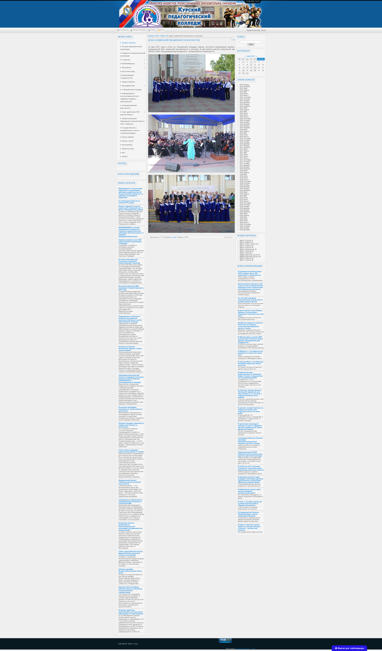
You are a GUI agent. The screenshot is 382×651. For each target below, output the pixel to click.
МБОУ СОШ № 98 (246, 260)
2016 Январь (244, 126)
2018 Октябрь (245, 183)
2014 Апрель (244, 90)
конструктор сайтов (242, 649)
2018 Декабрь (245, 187)
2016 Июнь (244, 135)
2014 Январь (244, 85)
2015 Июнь (244, 113)
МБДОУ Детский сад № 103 (250, 256)
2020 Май (243, 217)
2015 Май (243, 111)
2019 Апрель (244, 194)
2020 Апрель (244, 215)
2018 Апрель (244, 172)
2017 (157, 36)
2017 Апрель (244, 151)
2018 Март (244, 170)
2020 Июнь (244, 219)
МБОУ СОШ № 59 (246, 251)
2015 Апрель (244, 110)
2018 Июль (244, 178)
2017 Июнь (244, 154)
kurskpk (174, 237)
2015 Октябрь (245, 120)
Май (162, 36)
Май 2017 (251, 56)
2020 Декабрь (245, 230)
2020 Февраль (245, 212)
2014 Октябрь (245, 99)
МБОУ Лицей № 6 (246, 242)
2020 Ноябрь (244, 228)
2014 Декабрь (245, 102)
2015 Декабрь (245, 124)
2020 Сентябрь (245, 224)
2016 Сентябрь (245, 138)
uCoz (253, 649)
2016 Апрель (244, 131)
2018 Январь (244, 167)
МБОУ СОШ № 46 (246, 247)
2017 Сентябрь (245, 160)
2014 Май (243, 92)
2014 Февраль (245, 86)
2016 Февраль (245, 127)
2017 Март (244, 149)
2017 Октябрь (245, 162)
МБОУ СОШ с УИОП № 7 (249, 244)
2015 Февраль (245, 106)
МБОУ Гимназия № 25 (248, 249)
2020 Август (244, 222)
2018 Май (243, 174)
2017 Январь (244, 145)
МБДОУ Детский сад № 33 (250, 255)
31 (247, 73)
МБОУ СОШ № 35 (246, 246)
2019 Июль (244, 199)
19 (255, 68)
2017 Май (243, 153)
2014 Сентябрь (245, 97)
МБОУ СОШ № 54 (246, 258)
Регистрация (139, 30)
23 (243, 70)
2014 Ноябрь (244, 101)
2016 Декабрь (245, 144)
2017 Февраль (245, 147)
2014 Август (244, 95)
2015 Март (244, 108)
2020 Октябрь (245, 226)
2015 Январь (244, 104)
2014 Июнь (244, 93)
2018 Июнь (244, 176)
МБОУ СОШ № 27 (246, 240)
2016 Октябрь (245, 140)
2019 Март (244, 192)
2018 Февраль (245, 169)
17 (247, 68)
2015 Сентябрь (245, 119)
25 (251, 70)
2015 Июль (244, 115)
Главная (123, 30)
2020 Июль (244, 221)
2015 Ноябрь (244, 122)
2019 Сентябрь (245, 203)
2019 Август (244, 201)
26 (255, 70)
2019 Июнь (244, 197)
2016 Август (244, 136)
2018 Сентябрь (245, 181)
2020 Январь (244, 210)
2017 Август (244, 158)
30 (243, 73)
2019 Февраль (245, 190)
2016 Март (244, 129)
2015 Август (244, 117)
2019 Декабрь (245, 208)
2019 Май (243, 196)
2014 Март (244, 88)
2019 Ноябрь (244, 206)
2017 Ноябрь (244, 163)
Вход (152, 30)
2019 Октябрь (245, 205)
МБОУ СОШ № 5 (246, 253)
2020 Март (244, 213)
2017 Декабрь (245, 165)
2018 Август (244, 179)
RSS (161, 30)
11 (251, 65)
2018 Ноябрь (244, 185)
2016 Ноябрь (244, 142)
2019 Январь (244, 188)
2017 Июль (244, 156)
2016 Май (243, 133)
